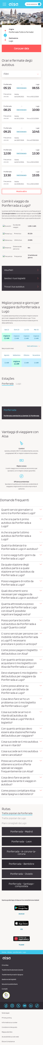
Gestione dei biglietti (9, 979)
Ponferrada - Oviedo (21, 874)
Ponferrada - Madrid (21, 831)
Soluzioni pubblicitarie (10, 984)
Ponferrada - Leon (21, 841)
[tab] (21, 511)
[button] (21, 511)
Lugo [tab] (18, 383)
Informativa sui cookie (9, 1022)
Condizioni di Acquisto (9, 1027)
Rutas (10, 952)
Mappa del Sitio (7, 1032)
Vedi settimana (32, 346)
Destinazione (13, 38)
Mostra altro (21, 191)
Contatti (5, 989)
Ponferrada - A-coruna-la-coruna (21, 852)
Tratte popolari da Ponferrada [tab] (17, 813)
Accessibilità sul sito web (10, 1037)
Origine (11, 29)
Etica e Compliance (8, 1041)
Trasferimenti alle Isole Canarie (12, 970)
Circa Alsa (5, 965)
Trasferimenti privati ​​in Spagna (12, 975)
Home (4, 952)
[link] (5, 35)
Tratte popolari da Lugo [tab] (14, 818)
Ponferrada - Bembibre (21, 864)
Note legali (5, 1013)
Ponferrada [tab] (7, 383)
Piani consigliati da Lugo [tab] (14, 823)
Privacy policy (7, 1018)
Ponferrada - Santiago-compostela (21, 885)
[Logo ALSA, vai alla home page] (14, 4)
